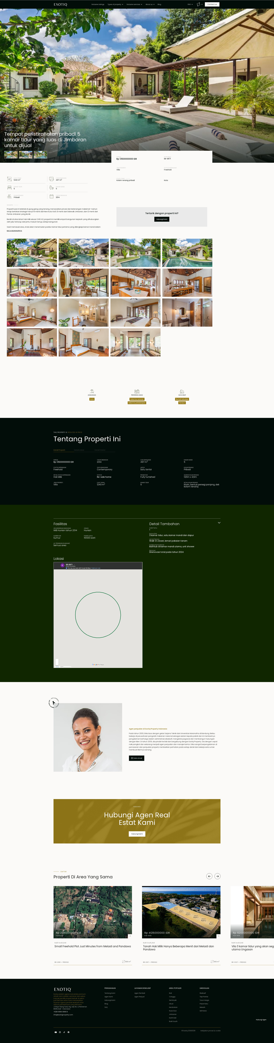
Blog (106, 1004)
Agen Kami (109, 997)
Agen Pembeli (140, 993)
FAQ (106, 1007)
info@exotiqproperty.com (63, 1015)
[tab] (64, 450)
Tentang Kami (110, 993)
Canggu (172, 997)
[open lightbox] (11, 154)
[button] (115, 4)
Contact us (212, 4)
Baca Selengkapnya (14, 231)
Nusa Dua (172, 1011)
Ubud (171, 1004)
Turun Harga (204, 1000)
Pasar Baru (204, 1004)
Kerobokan (173, 1007)
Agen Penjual (139, 997)
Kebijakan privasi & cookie (210, 1031)
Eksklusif (203, 993)
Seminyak (172, 1000)
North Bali (172, 1018)
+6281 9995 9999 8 (61, 1012)
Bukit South (173, 1021)
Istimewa (203, 1011)
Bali (170, 993)
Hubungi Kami (110, 1000)
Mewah (202, 1007)
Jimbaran (172, 1014)
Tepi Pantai (204, 997)
